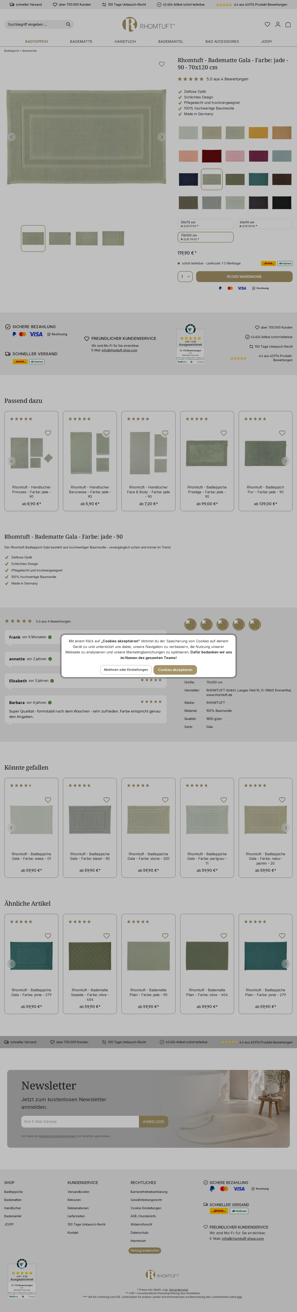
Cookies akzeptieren (175, 670)
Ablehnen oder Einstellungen (126, 669)
